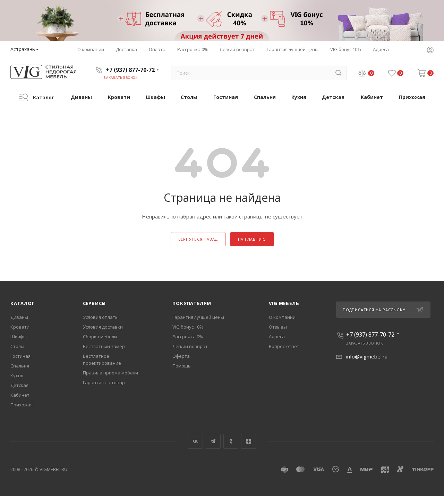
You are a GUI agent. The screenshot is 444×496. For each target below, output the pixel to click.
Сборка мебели (100, 336)
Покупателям (191, 303)
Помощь (181, 366)
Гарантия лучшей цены (198, 317)
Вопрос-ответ (284, 346)
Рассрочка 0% (187, 336)
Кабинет (19, 395)
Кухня (16, 375)
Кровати (19, 327)
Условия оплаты (101, 317)
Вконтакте (195, 441)
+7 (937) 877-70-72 (130, 70)
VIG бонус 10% (187, 327)
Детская (19, 385)
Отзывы (278, 327)
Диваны (19, 317)
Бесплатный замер (104, 346)
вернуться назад (198, 239)
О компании (282, 317)
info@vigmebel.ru (366, 356)
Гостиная (20, 356)
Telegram (213, 441)
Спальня (19, 366)
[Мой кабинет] (430, 50)
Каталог (22, 303)
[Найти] (338, 73)
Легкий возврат (190, 346)
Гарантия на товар (104, 382)
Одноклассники (230, 441)
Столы (17, 346)
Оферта (181, 356)
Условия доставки (103, 327)
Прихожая (21, 405)
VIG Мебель (284, 303)
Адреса (277, 336)
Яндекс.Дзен (248, 441)
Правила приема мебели (110, 373)
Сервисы (94, 303)
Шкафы (18, 336)
